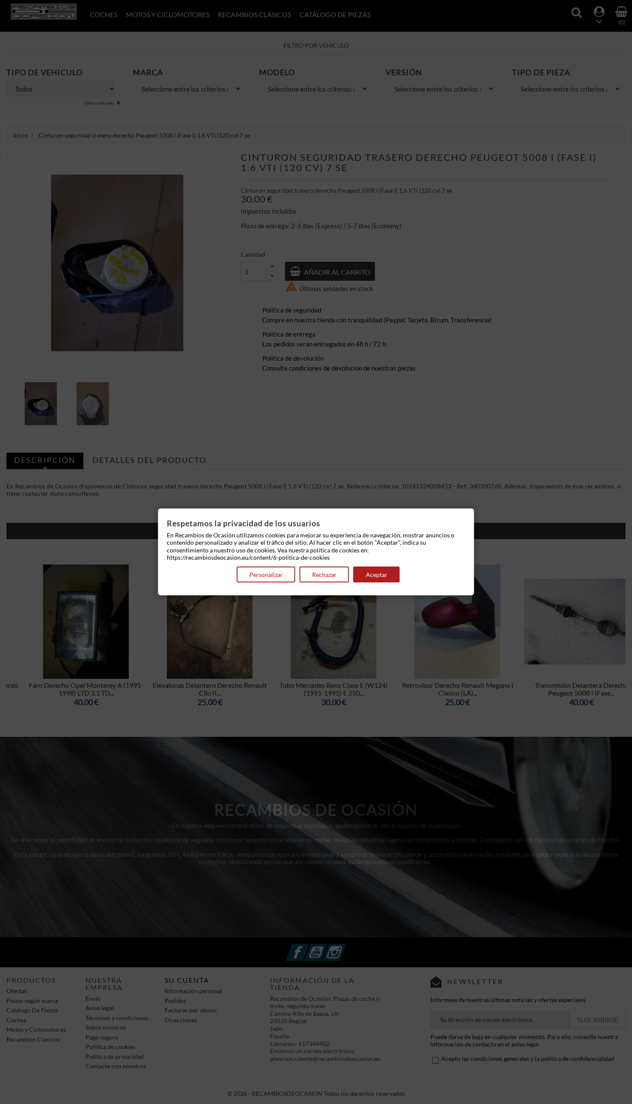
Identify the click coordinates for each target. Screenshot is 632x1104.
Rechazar (324, 574)
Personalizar (266, 574)
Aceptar (376, 574)
